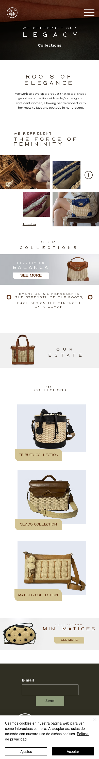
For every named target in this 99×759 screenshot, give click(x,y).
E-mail (28, 680)
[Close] (92, 722)
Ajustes (26, 751)
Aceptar (73, 751)
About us (29, 224)
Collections (49, 45)
